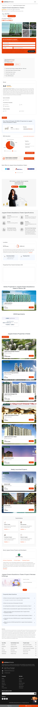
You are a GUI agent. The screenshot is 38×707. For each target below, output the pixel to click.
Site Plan (25, 33)
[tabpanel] (18, 128)
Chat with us (23, 186)
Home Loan (21, 684)
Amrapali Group (14, 651)
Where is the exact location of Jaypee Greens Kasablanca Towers (16, 598)
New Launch (21, 678)
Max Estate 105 (7, 505)
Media (3, 678)
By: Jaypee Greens (17, 9)
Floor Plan (33, 25)
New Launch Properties (27, 644)
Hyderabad (4, 653)
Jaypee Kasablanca (8, 303)
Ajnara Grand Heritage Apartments (11, 372)
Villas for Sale (25, 651)
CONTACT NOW (10, 64)
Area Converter (22, 683)
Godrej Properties (14, 648)
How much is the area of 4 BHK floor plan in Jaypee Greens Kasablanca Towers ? (17, 619)
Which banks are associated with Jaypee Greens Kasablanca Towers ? (17, 608)
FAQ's (18, 64)
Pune (3, 648)
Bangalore (4, 646)
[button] (15, 172)
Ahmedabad (4, 651)
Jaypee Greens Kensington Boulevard (11, 351)
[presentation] (4, 118)
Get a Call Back (31, 51)
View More (6, 529)
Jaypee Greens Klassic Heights (10, 436)
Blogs (3, 686)
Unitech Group (13, 653)
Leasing (20, 681)
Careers (3, 681)
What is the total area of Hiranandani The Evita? (13, 603)
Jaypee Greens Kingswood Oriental (11, 415)
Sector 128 (10, 9)
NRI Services (21, 686)
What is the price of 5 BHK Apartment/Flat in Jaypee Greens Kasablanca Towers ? (17, 623)
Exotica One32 (7, 484)
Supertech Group (14, 646)
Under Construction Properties (28, 648)
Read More (30, 252)
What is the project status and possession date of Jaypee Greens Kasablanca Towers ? (16, 612)
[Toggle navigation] (35, 2)
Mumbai (3, 644)
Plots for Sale (25, 653)
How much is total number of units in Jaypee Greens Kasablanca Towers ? (17, 615)
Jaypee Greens (13, 644)
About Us (3, 683)
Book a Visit (15, 186)
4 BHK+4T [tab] (4, 117)
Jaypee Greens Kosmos (9, 458)
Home (3, 5)
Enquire (31, 307)
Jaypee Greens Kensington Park (10, 394)
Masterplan (26, 25)
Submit (25, 589)
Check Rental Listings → (28, 158)
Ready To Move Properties (28, 646)
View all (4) (33, 33)
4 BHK (12, 127)
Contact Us (4, 684)
